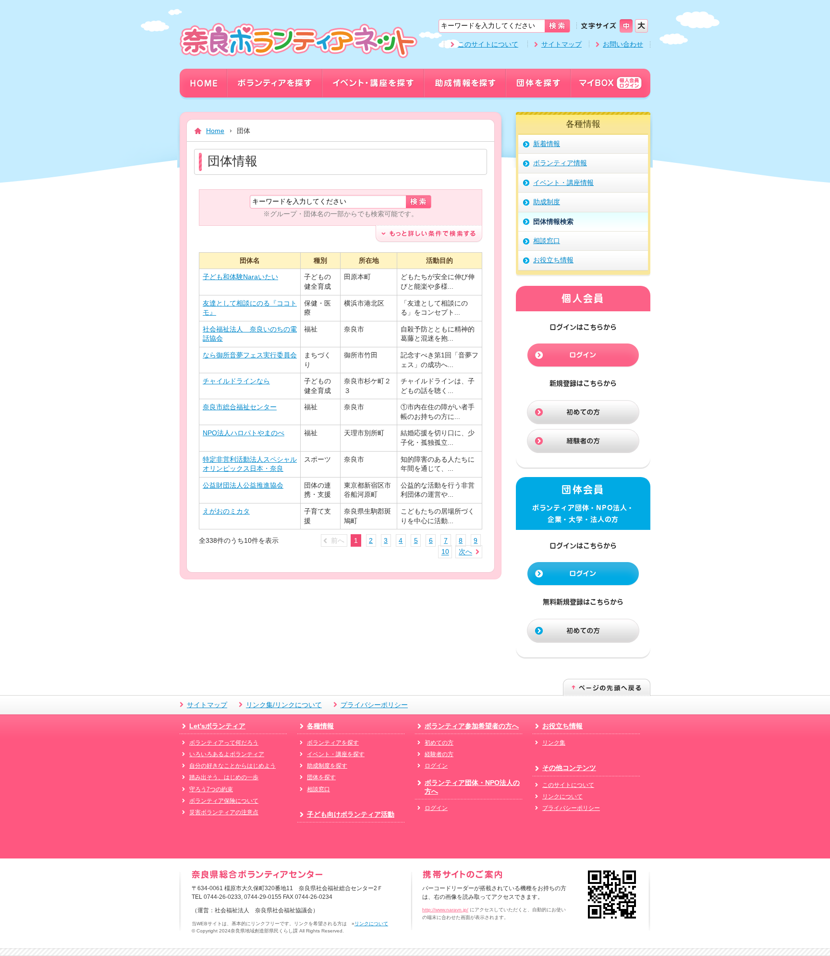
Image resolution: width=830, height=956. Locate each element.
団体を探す (321, 777)
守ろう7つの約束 (211, 789)
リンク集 (553, 742)
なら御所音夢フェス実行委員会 (250, 355)
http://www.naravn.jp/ (445, 909)
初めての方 (439, 742)
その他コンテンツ (569, 768)
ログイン (436, 765)
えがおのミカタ (226, 511)
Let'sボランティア (217, 726)
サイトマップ (561, 44)
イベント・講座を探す (336, 754)
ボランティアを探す (333, 742)
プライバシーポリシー (374, 705)
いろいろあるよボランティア (226, 754)
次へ (465, 552)
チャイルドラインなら (236, 381)
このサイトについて (488, 44)
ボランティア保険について (223, 800)
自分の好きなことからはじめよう (232, 765)
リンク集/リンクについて (284, 705)
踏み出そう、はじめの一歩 (223, 777)
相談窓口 (318, 789)
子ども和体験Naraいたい (240, 277)
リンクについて (562, 796)
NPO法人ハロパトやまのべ (243, 433)
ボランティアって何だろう (223, 742)
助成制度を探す (327, 765)
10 (445, 552)
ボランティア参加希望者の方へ (472, 726)
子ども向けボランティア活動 (350, 814)
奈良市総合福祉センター (240, 407)
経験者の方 (439, 754)
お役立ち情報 (562, 726)
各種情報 (320, 726)
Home (215, 131)
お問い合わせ (623, 44)
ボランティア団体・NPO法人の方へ (472, 787)
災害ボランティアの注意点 (223, 812)
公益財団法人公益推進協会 (243, 485)
